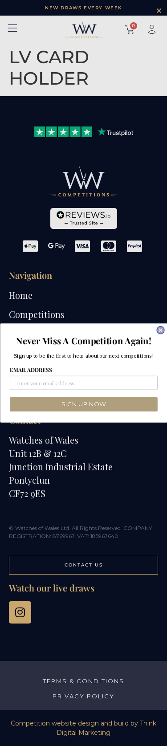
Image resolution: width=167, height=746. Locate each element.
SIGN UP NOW (83, 404)
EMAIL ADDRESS (31, 370)
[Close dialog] (160, 330)
